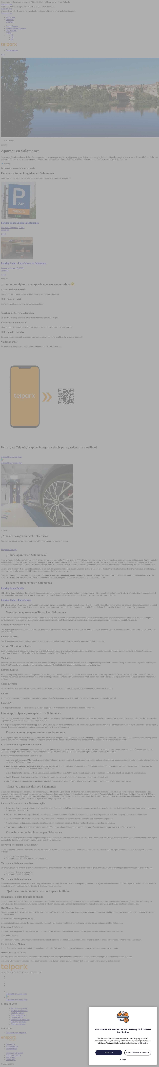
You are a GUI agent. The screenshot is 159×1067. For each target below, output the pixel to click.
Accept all (109, 1052)
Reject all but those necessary (137, 1052)
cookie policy (142, 1043)
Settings (123, 1059)
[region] (123, 1036)
